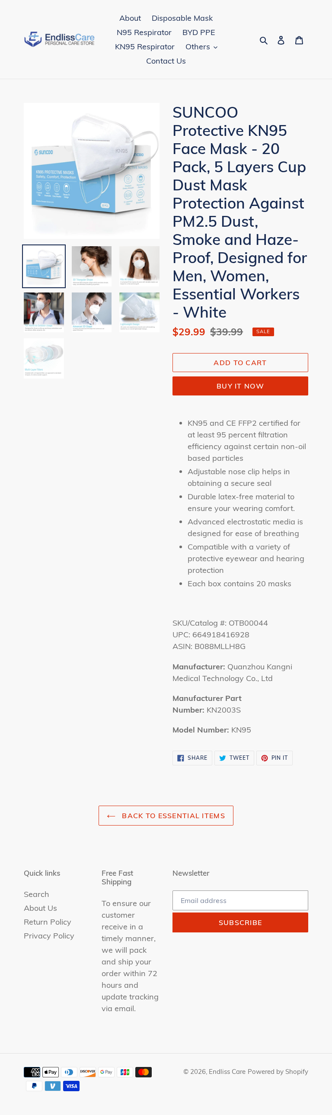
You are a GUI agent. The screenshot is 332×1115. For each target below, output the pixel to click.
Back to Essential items (172, 815)
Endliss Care (227, 1071)
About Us (40, 908)
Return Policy (47, 922)
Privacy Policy (49, 936)
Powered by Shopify (278, 1071)
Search (36, 894)
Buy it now (240, 386)
